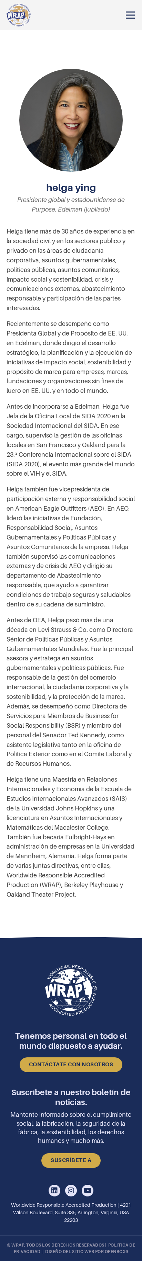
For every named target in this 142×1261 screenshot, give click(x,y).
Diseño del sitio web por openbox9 (87, 1251)
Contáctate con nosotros (71, 1064)
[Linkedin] (54, 1190)
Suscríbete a (71, 1160)
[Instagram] (71, 1190)
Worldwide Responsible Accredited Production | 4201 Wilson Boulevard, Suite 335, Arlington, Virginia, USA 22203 (71, 1212)
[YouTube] (88, 1190)
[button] (130, 15)
